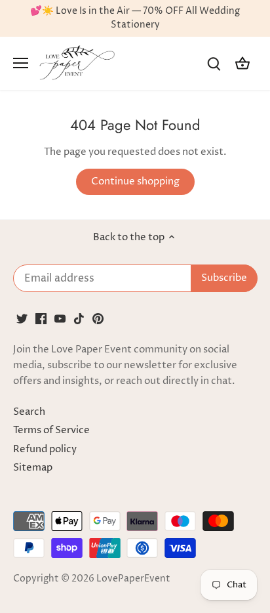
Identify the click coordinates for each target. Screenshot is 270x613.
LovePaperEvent (133, 579)
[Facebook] (41, 318)
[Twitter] (22, 318)
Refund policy (45, 449)
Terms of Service (51, 430)
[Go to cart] (242, 63)
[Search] (213, 63)
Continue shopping (135, 181)
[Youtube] (60, 318)
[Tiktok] (79, 318)
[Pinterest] (98, 318)
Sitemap (32, 468)
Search (29, 412)
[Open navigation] (20, 63)
